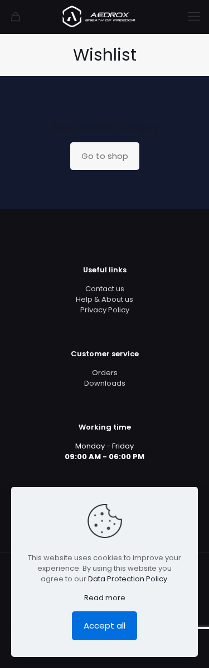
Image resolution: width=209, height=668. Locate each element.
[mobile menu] (193, 16)
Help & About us (104, 299)
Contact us (104, 288)
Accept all (104, 625)
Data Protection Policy (127, 579)
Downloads (104, 383)
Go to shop (104, 156)
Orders (105, 372)
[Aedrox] (104, 17)
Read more (104, 597)
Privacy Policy (104, 310)
